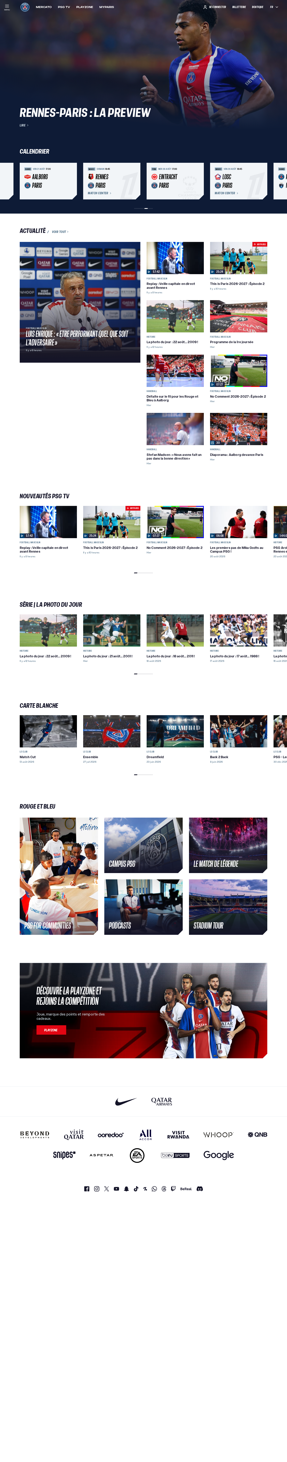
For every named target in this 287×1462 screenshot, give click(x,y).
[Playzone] (51, 1030)
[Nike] (126, 1102)
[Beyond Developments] (35, 1135)
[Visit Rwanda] (178, 1135)
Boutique (257, 7)
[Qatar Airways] (161, 1102)
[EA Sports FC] (137, 1155)
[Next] (262, 181)
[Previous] (24, 181)
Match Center (98, 193)
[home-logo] (25, 7)
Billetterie (239, 7)
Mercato (44, 7)
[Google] (219, 1155)
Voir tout (59, 231)
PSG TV (64, 7)
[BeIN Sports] (175, 1155)
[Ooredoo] (111, 1135)
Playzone (84, 7)
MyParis (106, 7)
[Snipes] (64, 1155)
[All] (145, 1135)
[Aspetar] (101, 1155)
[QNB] (257, 1135)
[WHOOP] (218, 1135)
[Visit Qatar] (74, 1135)
